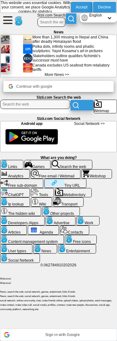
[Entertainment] (77, 247)
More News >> (57, 74)
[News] (45, 247)
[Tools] (42, 190)
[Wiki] (41, 200)
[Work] (88, 218)
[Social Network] (20, 256)
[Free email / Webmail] (56, 172)
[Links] (11, 162)
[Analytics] (15, 172)
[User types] (16, 247)
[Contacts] (74, 228)
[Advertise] (61, 218)
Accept (81, 7)
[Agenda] (43, 228)
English (95, 15)
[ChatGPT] (15, 190)
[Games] (37, 162)
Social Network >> (89, 123)
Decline (104, 7)
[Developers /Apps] (22, 218)
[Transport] (68, 200)
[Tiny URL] (65, 181)
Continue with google (34, 86)
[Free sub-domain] (21, 181)
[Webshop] (96, 172)
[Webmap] (105, 102)
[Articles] (13, 228)
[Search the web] (71, 162)
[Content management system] (32, 237)
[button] (58, 335)
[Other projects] (61, 209)
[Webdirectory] (73, 190)
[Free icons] (81, 237)
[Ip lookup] (15, 200)
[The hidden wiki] (20, 209)
